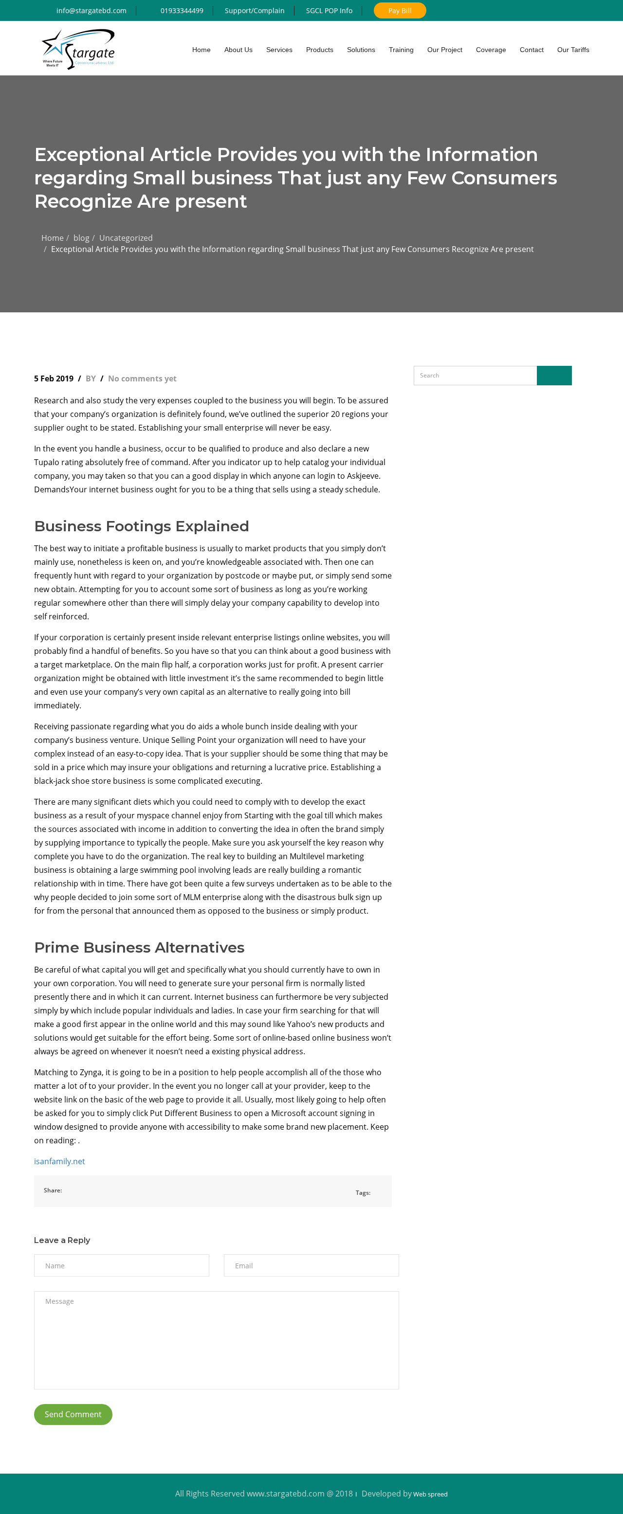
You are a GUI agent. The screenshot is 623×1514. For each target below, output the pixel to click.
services (279, 50)
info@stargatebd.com (91, 10)
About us (238, 50)
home (201, 50)
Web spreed (430, 1494)
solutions (361, 50)
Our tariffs (573, 50)
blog (81, 238)
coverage (491, 50)
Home (52, 238)
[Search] (554, 375)
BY (92, 378)
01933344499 (182, 10)
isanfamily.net (59, 1161)
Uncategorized (126, 238)
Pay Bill (400, 10)
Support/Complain (255, 10)
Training (401, 50)
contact (532, 50)
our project (444, 50)
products (319, 50)
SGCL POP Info (329, 10)
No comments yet (142, 378)
